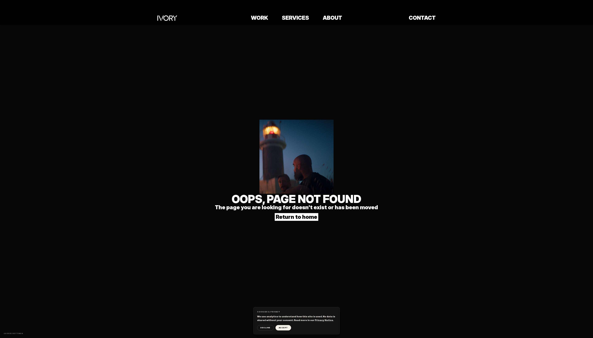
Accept (283, 328)
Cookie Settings (13, 333)
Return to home (296, 217)
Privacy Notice (324, 320)
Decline (265, 328)
